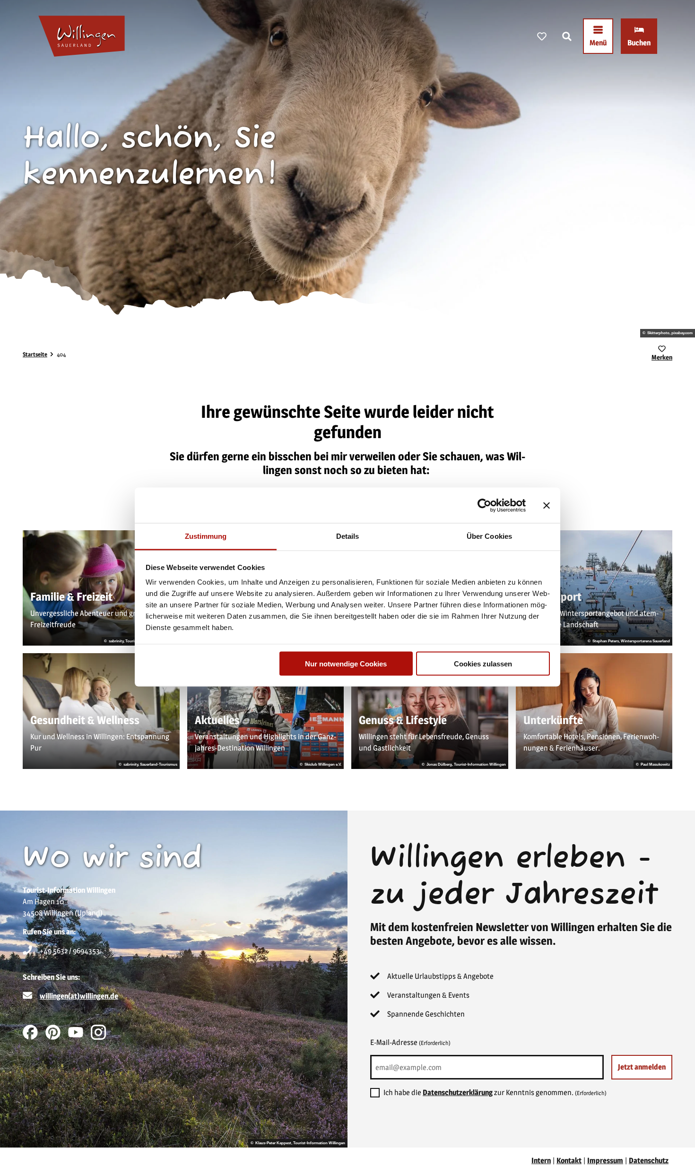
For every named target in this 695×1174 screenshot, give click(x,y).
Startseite (35, 354)
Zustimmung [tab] (206, 536)
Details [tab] (347, 536)
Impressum (605, 1160)
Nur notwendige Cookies (346, 663)
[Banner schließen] (546, 505)
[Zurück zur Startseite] (81, 36)
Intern (541, 1160)
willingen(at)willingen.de (79, 996)
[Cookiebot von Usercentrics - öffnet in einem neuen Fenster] (484, 505)
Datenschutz (649, 1160)
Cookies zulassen (483, 663)
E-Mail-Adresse (410, 1042)
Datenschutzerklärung (458, 1092)
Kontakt (569, 1160)
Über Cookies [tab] (489, 536)
